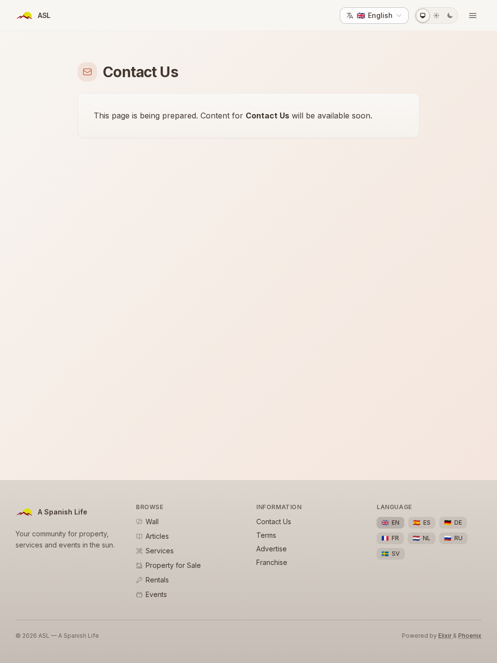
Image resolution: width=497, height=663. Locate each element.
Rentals (157, 580)
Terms (266, 535)
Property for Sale (173, 565)
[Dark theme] (450, 15)
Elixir (445, 635)
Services (160, 551)
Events (156, 594)
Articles (157, 536)
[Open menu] (472, 15)
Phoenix (469, 635)
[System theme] (423, 15)
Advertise (271, 549)
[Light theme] (436, 15)
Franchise (271, 562)
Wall (152, 521)
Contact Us (273, 521)
